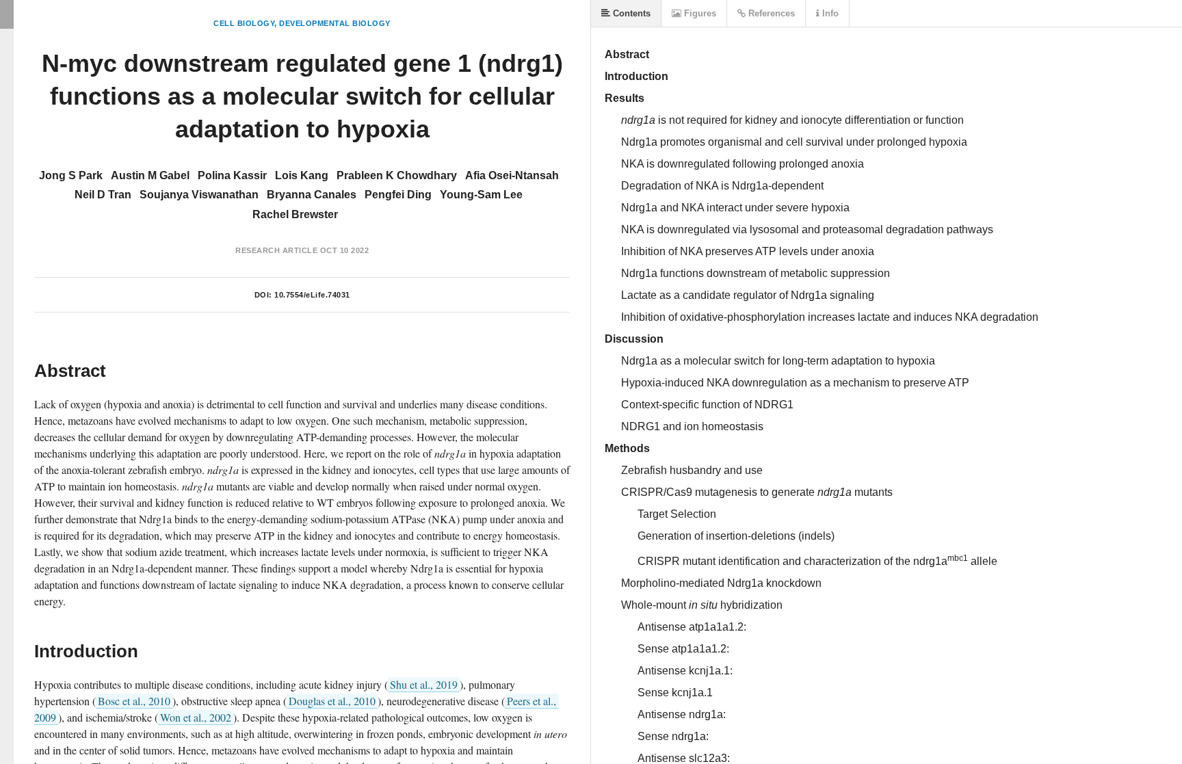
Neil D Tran (103, 194)
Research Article (276, 250)
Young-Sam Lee (481, 194)
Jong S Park (71, 175)
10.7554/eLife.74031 (312, 295)
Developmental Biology (335, 23)
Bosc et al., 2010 (134, 701)
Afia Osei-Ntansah (512, 175)
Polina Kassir (232, 175)
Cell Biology (243, 23)
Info (829, 13)
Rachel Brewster (295, 214)
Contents (630, 13)
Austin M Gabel (150, 175)
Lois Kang (301, 175)
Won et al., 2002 (195, 717)
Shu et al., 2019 (424, 684)
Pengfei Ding (398, 194)
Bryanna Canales (311, 194)
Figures (698, 13)
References (770, 13)
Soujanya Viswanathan (199, 194)
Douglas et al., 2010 (332, 701)
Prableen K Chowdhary (397, 175)
